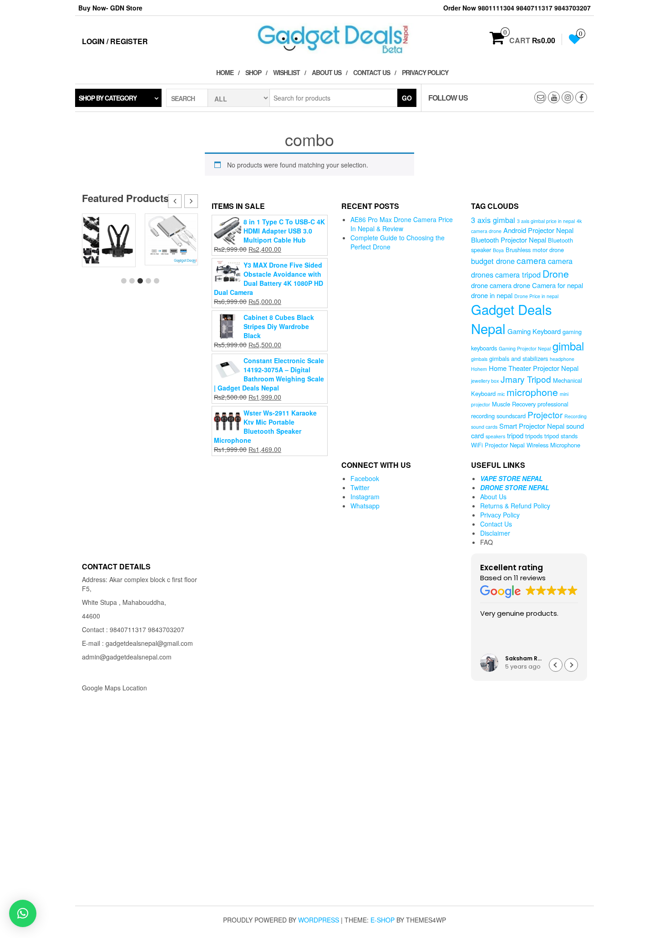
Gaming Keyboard (534, 331)
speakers (495, 436)
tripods (533, 435)
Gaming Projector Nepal (525, 348)
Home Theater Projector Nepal (533, 368)
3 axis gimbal (493, 219)
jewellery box (485, 380)
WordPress (318, 919)
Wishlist (286, 72)
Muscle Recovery (514, 404)
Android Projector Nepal (538, 230)
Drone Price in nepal (536, 296)
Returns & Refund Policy (515, 505)
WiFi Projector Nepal (498, 445)
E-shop (382, 919)
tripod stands (561, 435)
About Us (326, 72)
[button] (191, 201)
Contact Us (371, 72)
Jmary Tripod (526, 379)
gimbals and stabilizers (518, 358)
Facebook (364, 478)
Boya (498, 250)
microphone (532, 392)
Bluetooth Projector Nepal (508, 239)
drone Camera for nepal (548, 285)
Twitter (360, 487)
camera (531, 260)
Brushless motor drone (535, 249)
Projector (545, 414)
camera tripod (518, 274)
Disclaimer (495, 532)
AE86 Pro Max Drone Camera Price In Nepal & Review (401, 224)
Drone (555, 273)
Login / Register (115, 41)
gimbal (568, 346)
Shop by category (108, 97)
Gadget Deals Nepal (511, 318)
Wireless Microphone (553, 445)
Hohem (479, 368)
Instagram (365, 496)
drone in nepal (491, 295)
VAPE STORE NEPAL (511, 478)
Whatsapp (365, 505)
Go (407, 97)
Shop (253, 72)
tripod (515, 435)
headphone (562, 358)
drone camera (491, 285)
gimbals (479, 358)
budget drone (493, 260)
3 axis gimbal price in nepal (546, 221)
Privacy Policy (425, 72)
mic (501, 393)
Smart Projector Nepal (531, 426)
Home (224, 72)
